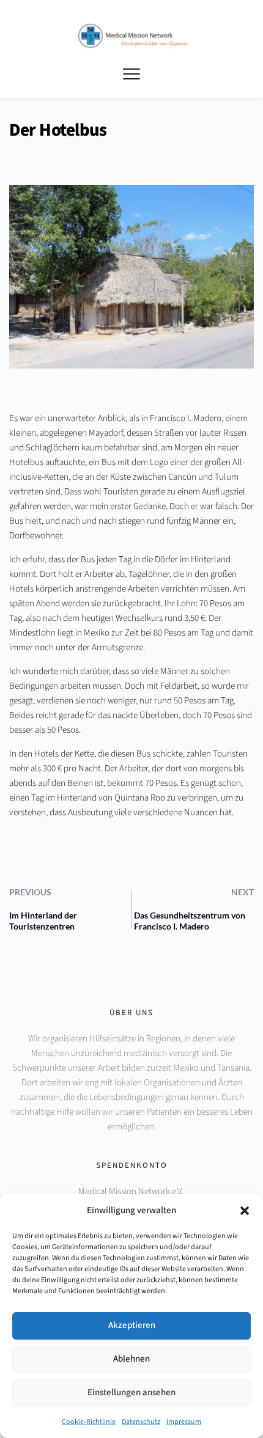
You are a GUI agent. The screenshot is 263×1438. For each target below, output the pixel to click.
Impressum (183, 1422)
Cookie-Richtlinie (89, 1422)
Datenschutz (141, 1422)
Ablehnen (131, 1358)
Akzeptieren (131, 1325)
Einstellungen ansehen (131, 1392)
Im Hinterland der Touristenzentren (43, 920)
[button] (245, 1211)
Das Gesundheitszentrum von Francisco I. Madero (189, 920)
